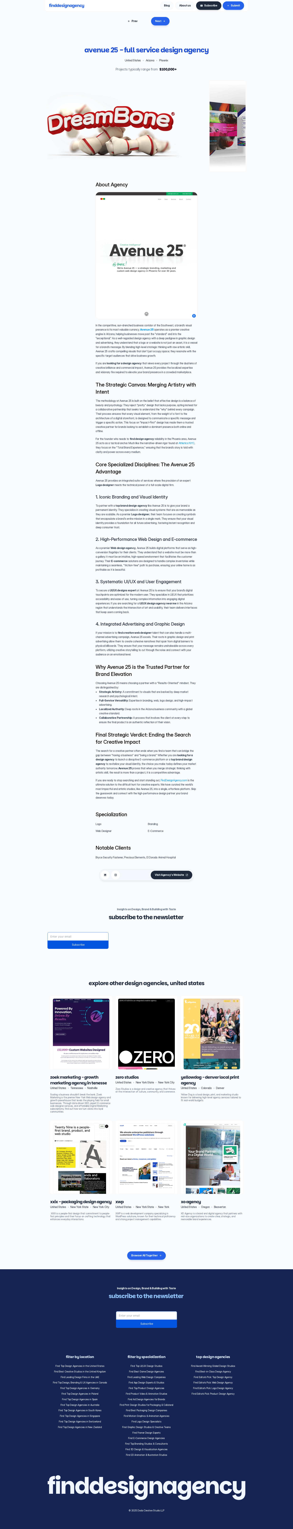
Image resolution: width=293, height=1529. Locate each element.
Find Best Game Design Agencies (146, 1371)
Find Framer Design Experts (146, 1432)
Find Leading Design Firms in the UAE (80, 1377)
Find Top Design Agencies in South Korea (79, 1410)
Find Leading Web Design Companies (147, 1377)
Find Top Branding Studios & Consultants (146, 1443)
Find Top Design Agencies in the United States (79, 1365)
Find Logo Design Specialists (146, 1421)
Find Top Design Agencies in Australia (80, 1404)
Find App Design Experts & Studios (146, 1382)
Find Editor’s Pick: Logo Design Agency (213, 1388)
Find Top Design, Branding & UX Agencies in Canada (80, 1382)
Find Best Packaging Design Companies (146, 1410)
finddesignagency (66, 5)
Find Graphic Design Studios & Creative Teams (146, 1427)
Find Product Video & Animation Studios (146, 1393)
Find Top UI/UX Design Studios (146, 1365)
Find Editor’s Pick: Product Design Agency (213, 1393)
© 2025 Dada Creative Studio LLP (146, 1510)
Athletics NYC (186, 443)
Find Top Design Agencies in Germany (80, 1388)
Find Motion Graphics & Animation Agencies (146, 1415)
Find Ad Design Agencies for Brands (146, 1399)
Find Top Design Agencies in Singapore (80, 1415)
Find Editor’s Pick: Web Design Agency (213, 1382)
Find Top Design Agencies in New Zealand (80, 1427)
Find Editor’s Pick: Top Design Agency (213, 1377)
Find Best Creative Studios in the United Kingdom (80, 1371)
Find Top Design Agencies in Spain (80, 1399)
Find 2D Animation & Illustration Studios (146, 1454)
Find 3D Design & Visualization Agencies (146, 1449)
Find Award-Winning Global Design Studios (213, 1365)
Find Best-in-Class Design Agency (213, 1371)
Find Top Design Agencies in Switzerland (80, 1421)
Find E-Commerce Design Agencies (146, 1438)
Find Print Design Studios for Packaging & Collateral (146, 1404)
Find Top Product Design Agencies (146, 1388)
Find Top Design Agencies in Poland (80, 1393)
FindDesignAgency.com (173, 780)
